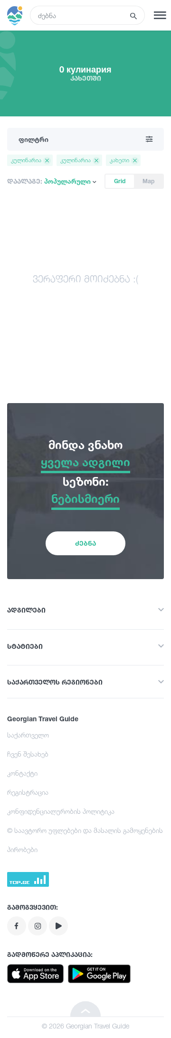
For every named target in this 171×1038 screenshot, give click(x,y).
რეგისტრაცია (27, 792)
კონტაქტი (22, 773)
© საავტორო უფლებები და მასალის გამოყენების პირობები (85, 839)
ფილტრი (33, 139)
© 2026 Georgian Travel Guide (85, 1026)
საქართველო (28, 735)
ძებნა (85, 543)
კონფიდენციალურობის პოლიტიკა (60, 811)
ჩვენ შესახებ (27, 754)
